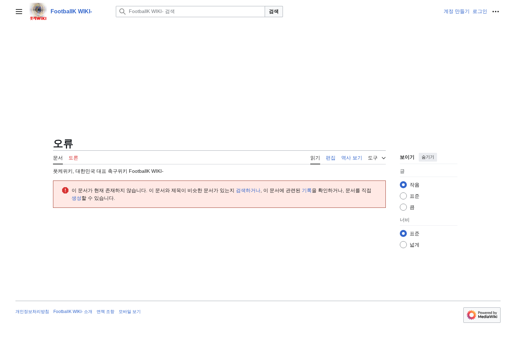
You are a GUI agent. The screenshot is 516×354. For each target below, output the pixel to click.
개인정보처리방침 (32, 311)
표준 (414, 196)
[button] (19, 11)
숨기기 (428, 157)
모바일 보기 (130, 311)
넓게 (414, 244)
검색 (274, 11)
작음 (414, 185)
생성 (76, 198)
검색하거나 (248, 190)
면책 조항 (105, 311)
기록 (307, 190)
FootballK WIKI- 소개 (72, 311)
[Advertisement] (258, 76)
